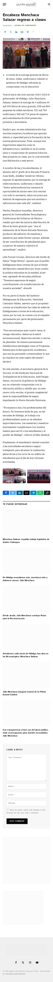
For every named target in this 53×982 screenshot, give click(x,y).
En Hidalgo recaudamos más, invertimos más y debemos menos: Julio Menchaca (25, 579)
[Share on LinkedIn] (16, 32)
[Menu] (4, 4)
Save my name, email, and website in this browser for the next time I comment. (26, 811)
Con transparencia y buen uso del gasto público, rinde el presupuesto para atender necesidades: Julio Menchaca (25, 732)
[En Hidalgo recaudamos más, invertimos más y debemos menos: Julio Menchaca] (26, 560)
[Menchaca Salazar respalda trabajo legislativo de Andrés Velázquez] (26, 522)
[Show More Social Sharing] (33, 32)
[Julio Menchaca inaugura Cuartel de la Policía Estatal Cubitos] (26, 675)
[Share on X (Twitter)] (10, 32)
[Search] (48, 4)
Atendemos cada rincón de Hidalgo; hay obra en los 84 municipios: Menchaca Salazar (25, 655)
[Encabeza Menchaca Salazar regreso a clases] (26, 53)
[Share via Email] (21, 32)
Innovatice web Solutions (15, 974)
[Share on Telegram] (27, 32)
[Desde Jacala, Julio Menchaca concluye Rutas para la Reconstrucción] (26, 598)
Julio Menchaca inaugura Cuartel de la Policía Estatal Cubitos (24, 693)
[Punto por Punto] (26, 4)
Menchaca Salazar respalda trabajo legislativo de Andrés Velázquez (26, 541)
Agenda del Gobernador (25, 25)
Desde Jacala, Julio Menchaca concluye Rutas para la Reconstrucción (24, 617)
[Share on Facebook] (5, 32)
